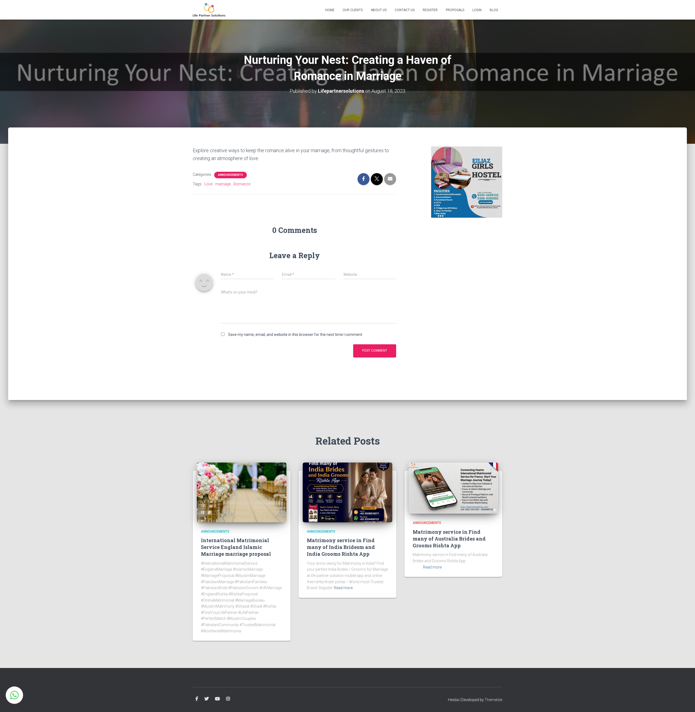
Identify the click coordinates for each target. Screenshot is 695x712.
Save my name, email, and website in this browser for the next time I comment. (295, 334)
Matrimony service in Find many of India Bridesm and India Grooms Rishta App (341, 547)
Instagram (228, 699)
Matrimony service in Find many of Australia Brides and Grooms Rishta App (449, 539)
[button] (14, 695)
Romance (241, 184)
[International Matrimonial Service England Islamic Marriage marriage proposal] (241, 492)
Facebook (197, 699)
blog (494, 10)
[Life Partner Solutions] (209, 10)
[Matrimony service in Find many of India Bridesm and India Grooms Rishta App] (347, 492)
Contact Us (405, 10)
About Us (379, 10)
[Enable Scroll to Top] (684, 701)
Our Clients (353, 10)
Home (329, 10)
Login (477, 10)
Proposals (455, 10)
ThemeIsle (493, 700)
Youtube (217, 699)
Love (208, 184)
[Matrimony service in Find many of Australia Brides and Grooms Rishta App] (453, 488)
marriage (223, 184)
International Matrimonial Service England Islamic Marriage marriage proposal (236, 547)
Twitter (206, 699)
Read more (343, 588)
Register (430, 10)
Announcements (230, 174)
